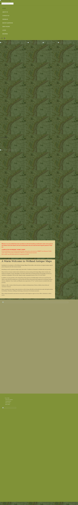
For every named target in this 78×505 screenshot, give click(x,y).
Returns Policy (7, 404)
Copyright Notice (8, 401)
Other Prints (5, 143)
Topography (5, 145)
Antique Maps (6, 140)
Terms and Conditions (9, 399)
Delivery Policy (7, 402)
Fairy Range (5, 142)
